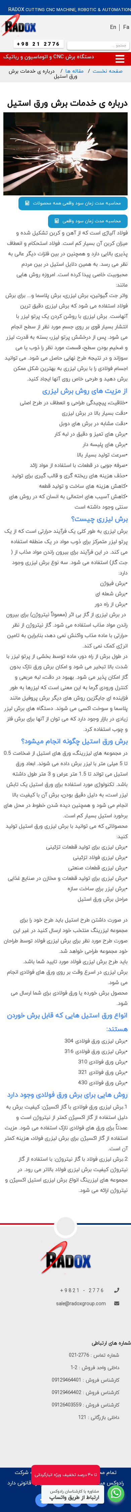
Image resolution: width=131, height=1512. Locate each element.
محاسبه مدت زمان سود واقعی (89, 221)
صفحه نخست (108, 71)
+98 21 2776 (38, 44)
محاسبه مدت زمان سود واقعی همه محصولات (75, 203)
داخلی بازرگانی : (98, 1417)
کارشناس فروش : (85, 1380)
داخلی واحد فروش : (95, 1367)
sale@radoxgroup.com (81, 1304)
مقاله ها (74, 71)
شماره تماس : (94, 1355)
